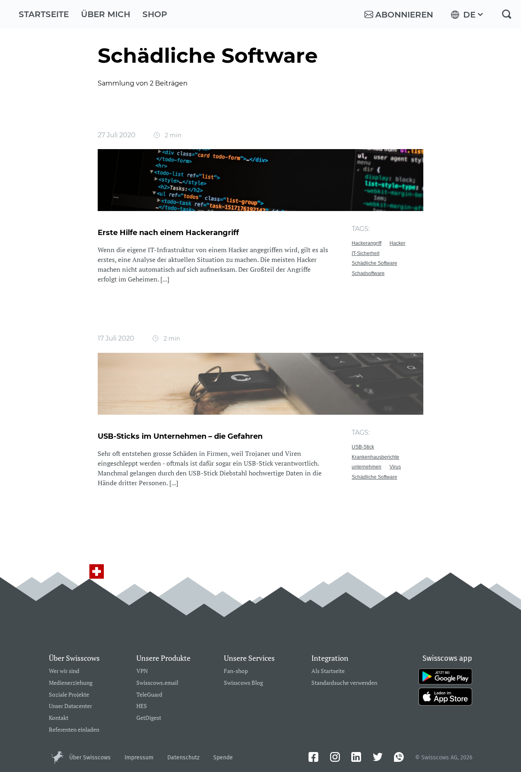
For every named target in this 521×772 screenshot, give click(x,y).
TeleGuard (149, 694)
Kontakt (58, 718)
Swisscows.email (157, 683)
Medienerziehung (70, 683)
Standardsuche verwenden (344, 683)
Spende (223, 757)
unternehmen (366, 467)
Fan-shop (236, 671)
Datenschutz (183, 757)
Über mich (105, 14)
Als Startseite (328, 671)
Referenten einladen (74, 729)
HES (141, 706)
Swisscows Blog (243, 683)
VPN (142, 671)
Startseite (44, 14)
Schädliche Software (374, 263)
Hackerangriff (366, 243)
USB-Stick (363, 447)
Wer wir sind (64, 671)
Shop (154, 14)
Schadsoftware (368, 273)
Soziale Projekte (69, 694)
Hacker (397, 243)
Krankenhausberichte (375, 457)
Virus (395, 467)
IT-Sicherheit (365, 253)
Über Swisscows (90, 757)
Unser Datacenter (70, 706)
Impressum (139, 757)
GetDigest (148, 718)
